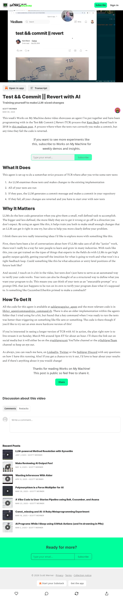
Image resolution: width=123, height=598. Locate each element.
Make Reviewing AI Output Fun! (34, 463)
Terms (68, 575)
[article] (61, 455)
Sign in (114, 5)
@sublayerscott (59, 340)
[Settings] (119, 79)
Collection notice (82, 575)
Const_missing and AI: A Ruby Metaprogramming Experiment (52, 511)
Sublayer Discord (87, 352)
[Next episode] (10, 79)
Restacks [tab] (23, 408)
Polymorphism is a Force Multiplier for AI (39, 487)
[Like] (16, 593)
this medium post (22, 127)
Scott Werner (10, 109)
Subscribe (101, 5)
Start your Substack (53, 583)
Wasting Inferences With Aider (34, 475)
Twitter (64, 352)
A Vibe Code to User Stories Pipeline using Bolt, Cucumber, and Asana (57, 499)
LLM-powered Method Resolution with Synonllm (44, 451)
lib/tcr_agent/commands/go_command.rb (27, 311)
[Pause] (3, 79)
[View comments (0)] (47, 593)
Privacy (59, 575)
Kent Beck (93, 122)
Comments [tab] (10, 408)
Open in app (16, 88)
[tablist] (16, 408)
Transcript (41, 88)
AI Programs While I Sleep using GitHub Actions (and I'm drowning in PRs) (59, 523)
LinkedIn (52, 352)
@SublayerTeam (107, 340)
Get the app (77, 583)
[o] (7, 454)
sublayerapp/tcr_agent (64, 307)
